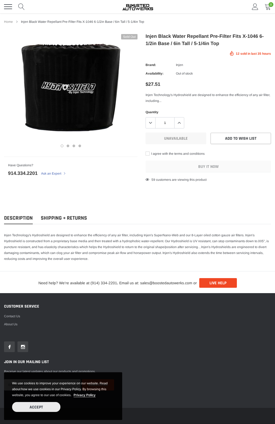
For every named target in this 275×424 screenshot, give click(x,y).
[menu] (8, 7)
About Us (10, 324)
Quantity (152, 112)
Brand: (151, 65)
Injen (179, 65)
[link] (9, 346)
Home (8, 22)
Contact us (12, 316)
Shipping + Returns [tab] (64, 218)
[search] (21, 6)
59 (153, 180)
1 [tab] (62, 146)
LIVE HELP (217, 283)
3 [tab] (74, 146)
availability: (155, 73)
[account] (255, 7)
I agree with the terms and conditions (177, 154)
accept (36, 407)
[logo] (137, 6)
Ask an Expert (51, 173)
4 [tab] (79, 146)
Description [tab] (18, 218)
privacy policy (85, 395)
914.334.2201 (23, 173)
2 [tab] (68, 146)
